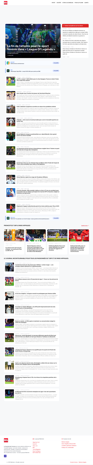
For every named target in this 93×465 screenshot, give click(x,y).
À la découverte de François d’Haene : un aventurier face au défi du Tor (14, 249)
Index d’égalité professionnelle (69, 443)
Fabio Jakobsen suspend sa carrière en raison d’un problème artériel (36, 106)
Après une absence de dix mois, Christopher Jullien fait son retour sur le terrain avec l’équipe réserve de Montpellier (36, 363)
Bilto (34, 447)
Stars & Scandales (67, 2)
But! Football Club (37, 452)
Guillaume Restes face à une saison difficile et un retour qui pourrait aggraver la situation (57, 248)
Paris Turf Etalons (37, 451)
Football (19, 77)
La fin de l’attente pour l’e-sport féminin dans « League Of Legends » (31, 47)
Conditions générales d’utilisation (69, 445)
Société (59, 2)
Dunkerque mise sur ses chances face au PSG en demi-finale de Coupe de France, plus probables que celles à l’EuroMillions (38, 163)
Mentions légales (65, 441)
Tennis (18, 132)
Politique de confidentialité (68, 447)
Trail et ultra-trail (11, 243)
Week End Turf (36, 442)
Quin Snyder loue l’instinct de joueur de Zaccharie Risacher (33, 93)
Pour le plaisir (79, 2)
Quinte (86, 2)
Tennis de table (66, 46)
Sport (53, 2)
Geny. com (35, 445)
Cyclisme (19, 104)
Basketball (19, 91)
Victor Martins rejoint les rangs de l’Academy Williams (32, 177)
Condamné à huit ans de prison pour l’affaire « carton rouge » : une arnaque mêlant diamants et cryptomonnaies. (34, 265)
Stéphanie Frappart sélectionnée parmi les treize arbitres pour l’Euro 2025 (38, 206)
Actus (18, 118)
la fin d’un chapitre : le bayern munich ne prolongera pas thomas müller (35, 293)
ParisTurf (35, 444)
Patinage (29, 243)
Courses (19, 161)
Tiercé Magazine (36, 449)
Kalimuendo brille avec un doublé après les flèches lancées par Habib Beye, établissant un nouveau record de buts (77, 248)
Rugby (18, 146)
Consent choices (74, 462)
